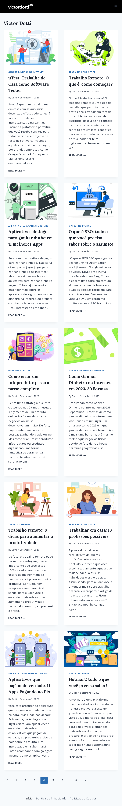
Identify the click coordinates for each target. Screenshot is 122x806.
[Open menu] (115, 6)
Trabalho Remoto (19, 524)
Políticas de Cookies (83, 798)
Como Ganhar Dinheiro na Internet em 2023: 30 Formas (90, 383)
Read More (16, 170)
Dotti (14, 97)
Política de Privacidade (51, 798)
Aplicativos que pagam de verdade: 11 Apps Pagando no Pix (29, 685)
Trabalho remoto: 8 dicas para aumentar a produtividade (30, 536)
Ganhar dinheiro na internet (26, 72)
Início (29, 798)
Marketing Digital (80, 226)
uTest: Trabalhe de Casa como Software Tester (28, 84)
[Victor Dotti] (18, 6)
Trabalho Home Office (82, 72)
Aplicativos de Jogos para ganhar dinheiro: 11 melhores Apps (30, 238)
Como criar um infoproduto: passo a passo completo (28, 383)
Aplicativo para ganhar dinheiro (28, 226)
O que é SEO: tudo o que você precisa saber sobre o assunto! (91, 238)
